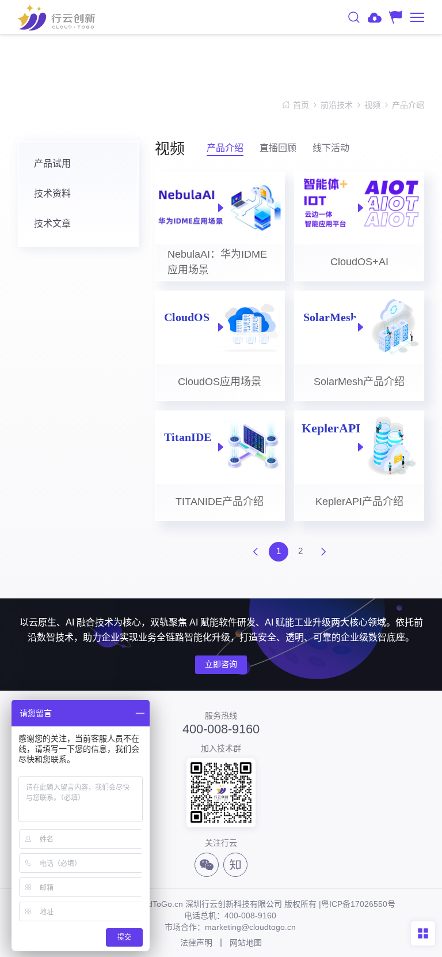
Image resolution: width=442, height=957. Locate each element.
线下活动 (331, 148)
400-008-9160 (221, 729)
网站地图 (246, 942)
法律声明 (196, 942)
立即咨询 (221, 664)
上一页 (255, 552)
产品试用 (52, 163)
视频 (372, 105)
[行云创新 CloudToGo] (56, 17)
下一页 (323, 552)
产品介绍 (408, 105)
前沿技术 (337, 105)
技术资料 (52, 193)
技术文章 (52, 223)
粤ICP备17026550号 (358, 904)
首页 (301, 105)
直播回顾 (278, 148)
